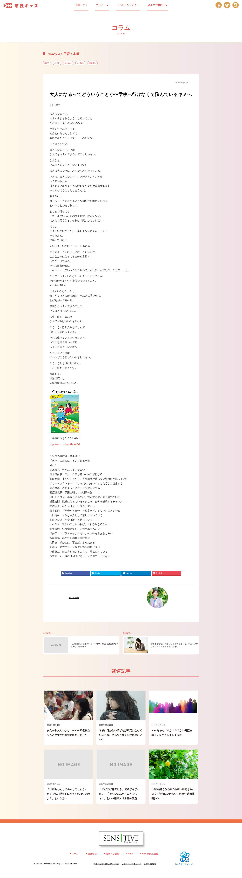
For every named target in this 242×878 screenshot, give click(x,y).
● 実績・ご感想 (111, 853)
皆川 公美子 (55, 105)
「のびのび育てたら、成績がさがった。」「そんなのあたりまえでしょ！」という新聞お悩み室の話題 (119, 794)
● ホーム (74, 853)
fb (218, 5)
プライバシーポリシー (131, 864)
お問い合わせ (150, 864)
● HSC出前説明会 (149, 853)
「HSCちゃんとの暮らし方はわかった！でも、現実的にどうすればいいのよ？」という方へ (68, 794)
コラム (100, 5)
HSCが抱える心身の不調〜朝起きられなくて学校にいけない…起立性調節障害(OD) (173, 794)
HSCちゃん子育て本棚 (63, 53)
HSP (58, 63)
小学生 (81, 63)
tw (227, 5)
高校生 (93, 63)
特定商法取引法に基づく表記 (106, 864)
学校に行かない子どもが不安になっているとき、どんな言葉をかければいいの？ (120, 735)
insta (235, 5)
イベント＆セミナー (128, 5)
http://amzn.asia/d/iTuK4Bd (65, 444)
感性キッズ (22, 5)
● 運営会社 (91, 853)
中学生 (69, 63)
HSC (47, 63)
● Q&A (129, 853)
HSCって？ (81, 5)
